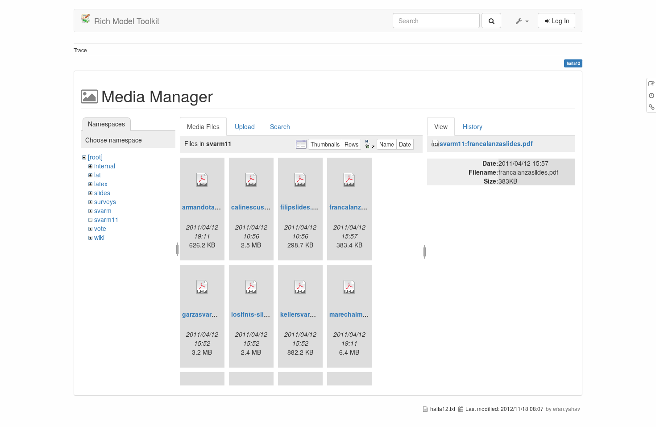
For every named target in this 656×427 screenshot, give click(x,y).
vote (100, 228)
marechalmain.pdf (356, 314)
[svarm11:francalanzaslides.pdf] (349, 180)
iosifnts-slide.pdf (257, 314)
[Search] (491, 20)
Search (280, 126)
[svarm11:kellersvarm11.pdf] (300, 287)
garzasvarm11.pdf (209, 314)
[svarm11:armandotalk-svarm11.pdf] (202, 180)
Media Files (203, 126)
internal (104, 165)
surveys (105, 201)
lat (97, 174)
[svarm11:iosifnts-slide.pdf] (251, 287)
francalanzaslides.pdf (362, 206)
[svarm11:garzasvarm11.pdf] (202, 287)
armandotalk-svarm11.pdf (221, 206)
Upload (245, 126)
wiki (99, 237)
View (441, 126)
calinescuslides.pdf (261, 206)
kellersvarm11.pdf (307, 314)
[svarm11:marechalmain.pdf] (349, 287)
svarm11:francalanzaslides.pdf (486, 143)
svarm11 (106, 219)
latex (101, 183)
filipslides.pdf (301, 206)
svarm (103, 210)
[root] (95, 156)
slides (102, 192)
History (472, 126)
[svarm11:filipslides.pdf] (300, 180)
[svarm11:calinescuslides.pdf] (251, 180)
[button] (522, 20)
